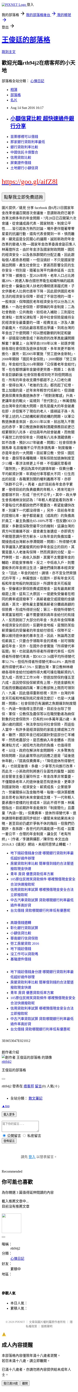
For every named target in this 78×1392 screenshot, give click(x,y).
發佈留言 (9, 1141)
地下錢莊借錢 (20, 949)
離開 (25, 1383)
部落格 (15, 95)
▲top (6, 1106)
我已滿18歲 (10, 1383)
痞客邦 (29, 1086)
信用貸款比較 (20, 157)
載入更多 (9, 1114)
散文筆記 (35, 1098)
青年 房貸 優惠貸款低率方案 (32, 874)
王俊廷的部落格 (26, 40)
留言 (38, 1086)
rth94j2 (6, 1061)
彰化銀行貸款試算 (24, 928)
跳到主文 (9, 52)
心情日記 (37, 81)
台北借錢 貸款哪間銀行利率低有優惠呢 (40, 910)
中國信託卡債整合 (24, 152)
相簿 (13, 90)
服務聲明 (46, 1326)
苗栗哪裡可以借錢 (24, 137)
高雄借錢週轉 (20, 923)
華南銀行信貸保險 (24, 938)
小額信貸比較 (20, 933)
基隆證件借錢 (20, 959)
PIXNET (20, 1322)
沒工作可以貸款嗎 (24, 954)
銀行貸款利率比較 (24, 147)
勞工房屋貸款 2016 (24, 943)
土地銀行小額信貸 (24, 168)
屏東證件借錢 (20, 163)
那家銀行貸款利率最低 (27, 142)
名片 (13, 100)
